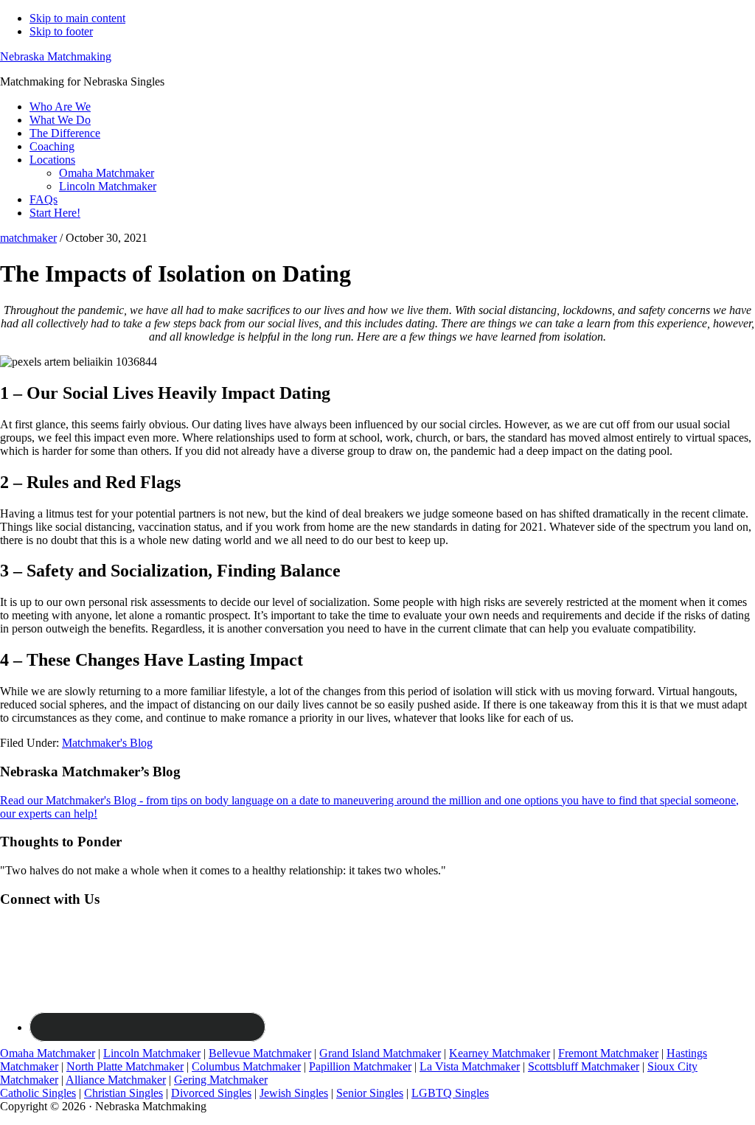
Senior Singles (369, 1093)
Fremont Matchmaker (608, 1053)
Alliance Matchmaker (116, 1079)
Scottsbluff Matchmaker (583, 1066)
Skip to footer (61, 31)
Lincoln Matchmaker (152, 1053)
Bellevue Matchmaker (260, 1053)
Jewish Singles (294, 1093)
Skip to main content (77, 18)
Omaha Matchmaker (47, 1053)
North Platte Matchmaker (125, 1066)
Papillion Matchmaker (360, 1066)
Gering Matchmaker (221, 1079)
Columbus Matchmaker (246, 1066)
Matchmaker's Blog (107, 742)
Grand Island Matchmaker (380, 1053)
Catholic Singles (38, 1093)
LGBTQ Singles (450, 1093)
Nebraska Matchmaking (55, 56)
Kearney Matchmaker (499, 1053)
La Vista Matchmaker (470, 1066)
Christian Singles (123, 1093)
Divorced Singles (211, 1093)
